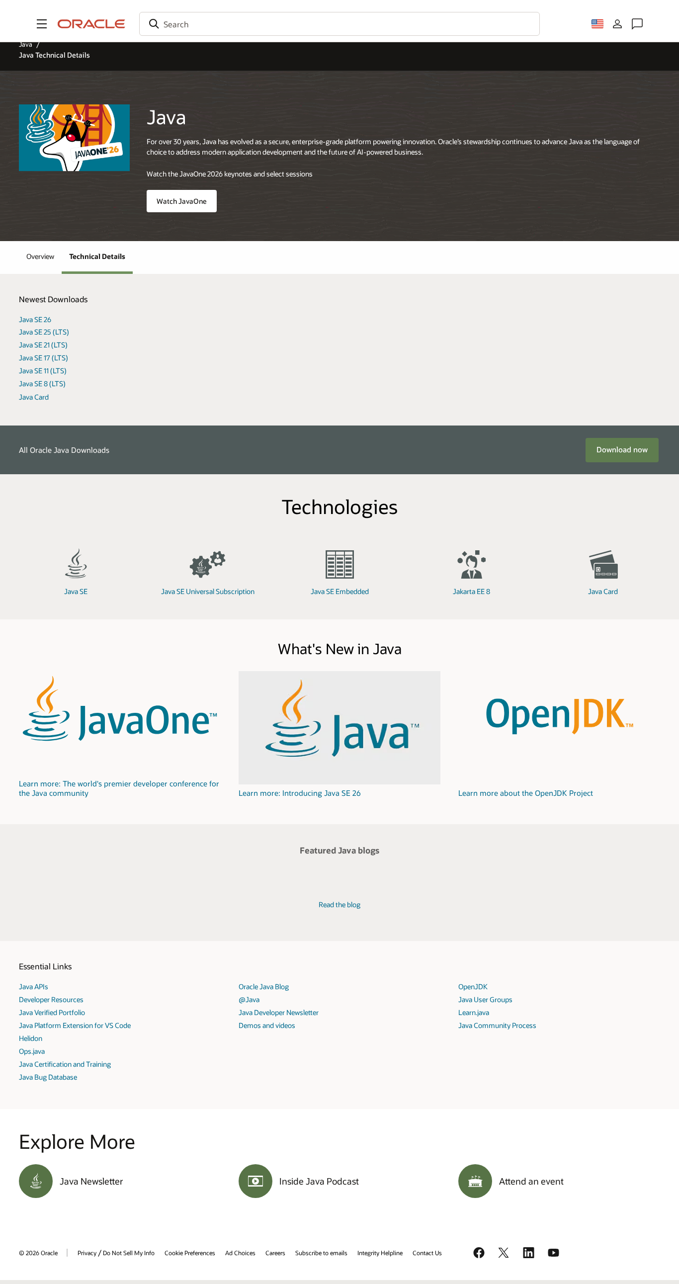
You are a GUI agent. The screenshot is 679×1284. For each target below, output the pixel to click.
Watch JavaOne (182, 201)
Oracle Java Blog (264, 986)
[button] (42, 24)
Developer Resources (51, 999)
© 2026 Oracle (38, 1253)
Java (25, 44)
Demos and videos (267, 1025)
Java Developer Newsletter (279, 1012)
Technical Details (97, 256)
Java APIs (33, 986)
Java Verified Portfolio (52, 1012)
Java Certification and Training (65, 1064)
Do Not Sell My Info (129, 1253)
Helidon (30, 1038)
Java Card (34, 397)
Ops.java (32, 1051)
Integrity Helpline (380, 1253)
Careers (275, 1253)
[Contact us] (637, 24)
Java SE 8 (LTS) (42, 383)
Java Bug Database (48, 1077)
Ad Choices (240, 1253)
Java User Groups (485, 999)
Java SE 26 (35, 319)
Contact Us (427, 1253)
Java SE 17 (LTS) (43, 357)
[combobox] (339, 24)
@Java (249, 999)
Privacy (87, 1253)
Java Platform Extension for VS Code (75, 1025)
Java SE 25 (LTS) (44, 332)
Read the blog (339, 904)
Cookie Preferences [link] (190, 1253)
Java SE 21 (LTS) (43, 345)
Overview (40, 256)
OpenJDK (473, 986)
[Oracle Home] (91, 23)
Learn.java (473, 1012)
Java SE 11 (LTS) (43, 370)
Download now (622, 449)
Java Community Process (497, 1025)
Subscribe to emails (321, 1253)
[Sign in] (617, 24)
